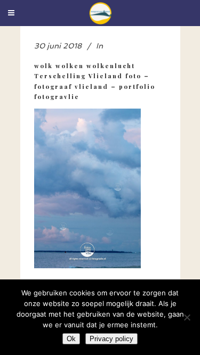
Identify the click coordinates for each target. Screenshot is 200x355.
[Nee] (186, 317)
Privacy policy (111, 339)
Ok (71, 339)
